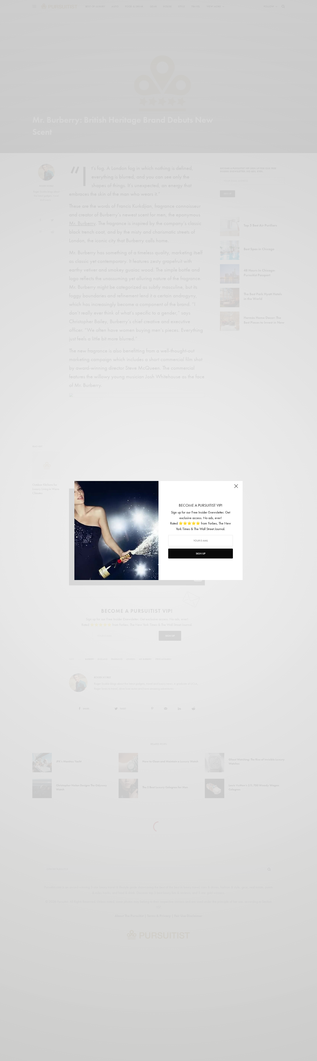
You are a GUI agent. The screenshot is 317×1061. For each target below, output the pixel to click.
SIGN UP (200, 553)
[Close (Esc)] (236, 488)
